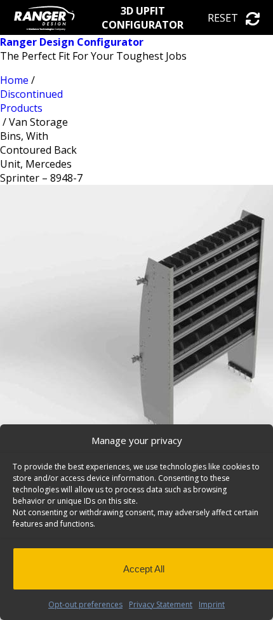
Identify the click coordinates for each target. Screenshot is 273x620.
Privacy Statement (160, 604)
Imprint (212, 604)
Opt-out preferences (85, 604)
